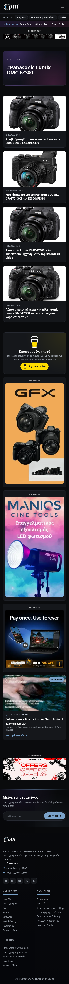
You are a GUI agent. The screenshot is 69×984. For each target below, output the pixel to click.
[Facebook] (6, 881)
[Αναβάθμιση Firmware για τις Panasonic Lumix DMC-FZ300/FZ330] (34, 113)
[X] (27, 881)
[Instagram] (13, 881)
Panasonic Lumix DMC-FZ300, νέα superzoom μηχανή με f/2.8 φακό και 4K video (33, 254)
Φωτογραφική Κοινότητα (16, 952)
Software (7, 916)
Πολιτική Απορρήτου (48, 920)
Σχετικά (41, 903)
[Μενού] (62, 6)
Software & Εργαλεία (14, 956)
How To (7, 899)
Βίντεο (6, 908)
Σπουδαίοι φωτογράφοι (43, 17)
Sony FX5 (21, 17)
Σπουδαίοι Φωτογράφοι (16, 947)
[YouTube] (20, 881)
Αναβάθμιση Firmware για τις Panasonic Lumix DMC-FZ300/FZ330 (33, 141)
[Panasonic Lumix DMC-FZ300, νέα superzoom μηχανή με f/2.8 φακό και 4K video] (34, 224)
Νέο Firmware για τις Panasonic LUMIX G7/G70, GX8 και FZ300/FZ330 (32, 196)
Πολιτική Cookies (46, 925)
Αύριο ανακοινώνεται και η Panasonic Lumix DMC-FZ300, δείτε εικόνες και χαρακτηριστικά (32, 313)
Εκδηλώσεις (9, 921)
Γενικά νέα (8, 925)
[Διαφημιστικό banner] (34, 37)
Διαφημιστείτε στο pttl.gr (51, 908)
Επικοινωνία (13, 863)
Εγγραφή (53, 815)
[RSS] (34, 881)
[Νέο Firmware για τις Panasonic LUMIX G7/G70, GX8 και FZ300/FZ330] (34, 169)
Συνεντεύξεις (10, 930)
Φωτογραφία (10, 903)
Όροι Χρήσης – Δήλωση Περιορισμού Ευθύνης (49, 914)
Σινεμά (6, 912)
